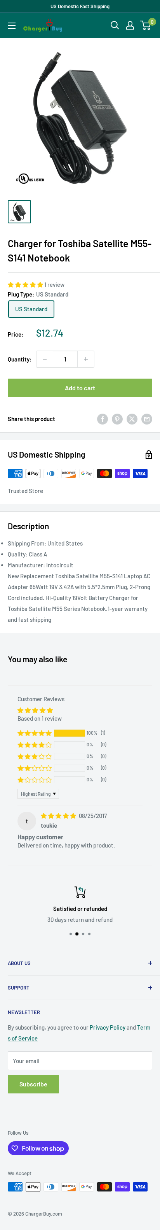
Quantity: (19, 359)
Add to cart (80, 387)
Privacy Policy (107, 1027)
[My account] (130, 25)
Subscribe (33, 1084)
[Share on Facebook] (102, 419)
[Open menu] (12, 26)
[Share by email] (146, 419)
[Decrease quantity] (45, 359)
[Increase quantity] (86, 359)
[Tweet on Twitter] (132, 419)
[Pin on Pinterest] (117, 419)
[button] (26, 284)
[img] (59, 815)
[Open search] (115, 25)
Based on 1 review (39, 718)
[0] (146, 25)
